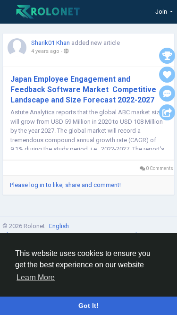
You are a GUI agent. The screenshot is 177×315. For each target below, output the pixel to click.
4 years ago (45, 51)
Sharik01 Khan (50, 42)
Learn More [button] (36, 277)
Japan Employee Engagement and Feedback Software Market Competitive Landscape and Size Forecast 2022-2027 (83, 89)
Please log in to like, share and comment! (65, 184)
